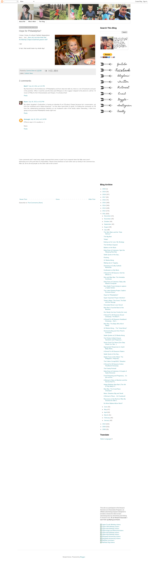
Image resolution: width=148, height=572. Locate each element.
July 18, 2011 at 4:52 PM (36, 101)
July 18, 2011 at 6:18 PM (38, 119)
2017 (104, 197)
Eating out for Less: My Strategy (114, 242)
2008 (104, 429)
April (105, 412)
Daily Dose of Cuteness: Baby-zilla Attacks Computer (115, 282)
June (106, 407)
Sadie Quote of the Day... (112, 254)
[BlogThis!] (51, 71)
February (107, 417)
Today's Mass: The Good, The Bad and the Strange (115, 301)
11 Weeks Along (109, 260)
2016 (104, 200)
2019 (104, 191)
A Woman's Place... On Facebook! (114, 396)
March (106, 415)
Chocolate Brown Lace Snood (113, 305)
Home (58, 199)
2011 (104, 213)
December (107, 216)
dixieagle (27, 119)
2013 (104, 208)
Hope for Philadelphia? (111, 295)
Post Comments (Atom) (35, 202)
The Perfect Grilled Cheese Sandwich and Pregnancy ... (113, 339)
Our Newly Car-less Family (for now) (115, 312)
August (106, 227)
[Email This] (49, 71)
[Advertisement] (57, 181)
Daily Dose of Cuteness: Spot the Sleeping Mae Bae (114, 251)
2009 (104, 426)
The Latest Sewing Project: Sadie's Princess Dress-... (115, 291)
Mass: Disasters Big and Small (113, 393)
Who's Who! (32, 21)
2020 (104, 189)
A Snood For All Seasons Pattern (114, 351)
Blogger (82, 557)
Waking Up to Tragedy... (111, 263)
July (105, 230)
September (108, 224)
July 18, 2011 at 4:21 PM (37, 86)
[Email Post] (45, 70)
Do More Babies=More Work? (113, 403)
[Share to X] (53, 71)
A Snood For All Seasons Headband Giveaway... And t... (115, 320)
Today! (106, 239)
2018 (104, 194)
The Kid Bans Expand (110, 245)
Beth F (26, 86)
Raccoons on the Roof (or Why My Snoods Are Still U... (115, 399)
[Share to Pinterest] (57, 71)
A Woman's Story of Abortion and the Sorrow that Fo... (115, 381)
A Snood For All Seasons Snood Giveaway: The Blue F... (114, 315)
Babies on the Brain (110, 247)
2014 (104, 205)
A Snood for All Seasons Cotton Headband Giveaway (114, 365)
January (107, 420)
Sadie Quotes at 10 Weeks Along (114, 335)
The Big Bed (108, 236)
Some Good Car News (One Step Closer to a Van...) (114, 343)
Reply (25, 95)
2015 (104, 202)
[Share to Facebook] (55, 71)
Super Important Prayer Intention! (114, 298)
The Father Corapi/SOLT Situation (114, 361)
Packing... (107, 257)
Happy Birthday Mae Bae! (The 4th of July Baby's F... (115, 385)
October (107, 221)
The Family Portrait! (110, 368)
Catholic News (28, 73)
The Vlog (42, 21)
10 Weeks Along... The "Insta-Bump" (115, 328)
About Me (22, 21)
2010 (104, 424)
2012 (104, 211)
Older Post (91, 199)
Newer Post (23, 199)
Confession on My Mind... (112, 270)
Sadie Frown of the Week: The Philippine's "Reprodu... (113, 357)
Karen (26, 101)
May (105, 409)
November (107, 219)
